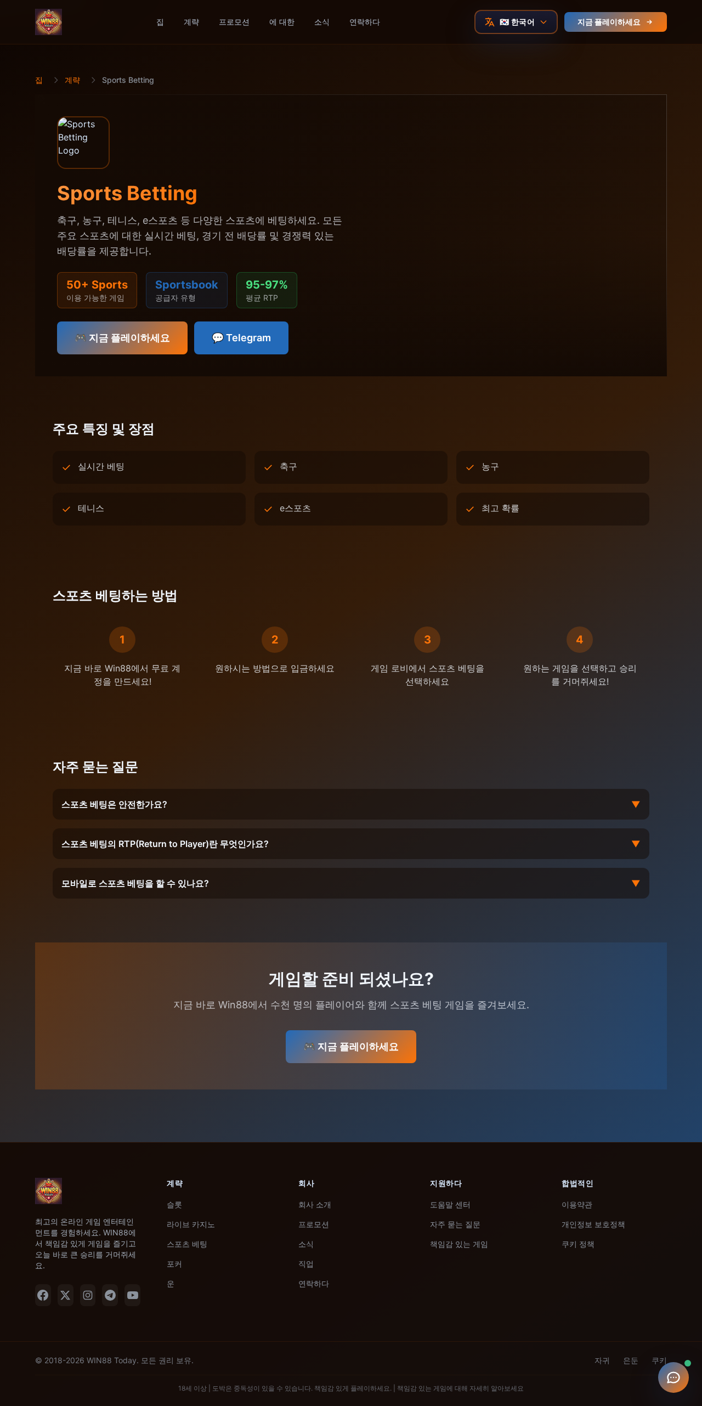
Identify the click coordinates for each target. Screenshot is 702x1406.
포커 (174, 1263)
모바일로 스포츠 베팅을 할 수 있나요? (351, 883)
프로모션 (234, 21)
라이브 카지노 (191, 1224)
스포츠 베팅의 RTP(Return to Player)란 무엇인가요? (351, 843)
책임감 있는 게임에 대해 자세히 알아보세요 (460, 1388)
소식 (322, 21)
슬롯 (174, 1204)
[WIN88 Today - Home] (48, 22)
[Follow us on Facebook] (43, 1295)
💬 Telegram (241, 337)
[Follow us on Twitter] (65, 1295)
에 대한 (282, 21)
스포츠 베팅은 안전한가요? (351, 804)
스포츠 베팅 (187, 1244)
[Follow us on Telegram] (110, 1295)
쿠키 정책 (578, 1244)
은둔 (630, 1360)
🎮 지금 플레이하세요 (122, 337)
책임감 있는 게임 (459, 1244)
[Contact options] (673, 1377)
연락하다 (364, 21)
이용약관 (577, 1204)
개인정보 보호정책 (593, 1224)
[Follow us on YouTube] (132, 1295)
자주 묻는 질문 (455, 1224)
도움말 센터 (450, 1204)
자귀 (602, 1360)
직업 (306, 1263)
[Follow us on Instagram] (88, 1295)
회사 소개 (314, 1204)
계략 (191, 21)
